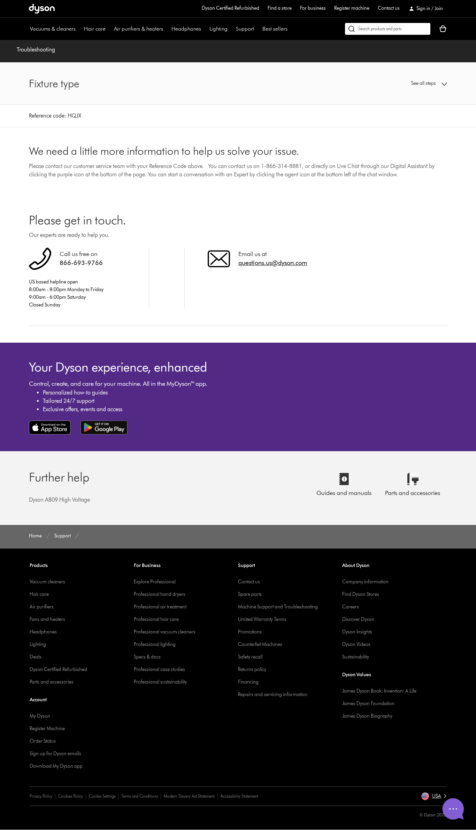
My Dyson (40, 716)
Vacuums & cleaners (53, 28)
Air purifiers (42, 607)
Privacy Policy (41, 796)
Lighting (218, 28)
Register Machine (47, 729)
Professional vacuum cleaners (164, 632)
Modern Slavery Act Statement (189, 796)
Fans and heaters (47, 619)
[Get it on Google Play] (104, 427)
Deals (35, 657)
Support (245, 28)
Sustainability (355, 657)
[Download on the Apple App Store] (50, 427)
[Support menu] (257, 28)
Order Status (43, 741)
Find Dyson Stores (360, 594)
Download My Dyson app (56, 766)
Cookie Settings (102, 796)
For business (313, 8)
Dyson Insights (357, 632)
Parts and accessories (52, 682)
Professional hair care (156, 619)
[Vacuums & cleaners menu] (79, 28)
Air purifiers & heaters (138, 28)
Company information (365, 582)
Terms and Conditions (139, 796)
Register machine (351, 8)
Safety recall (250, 657)
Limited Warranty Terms (262, 619)
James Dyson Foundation (368, 704)
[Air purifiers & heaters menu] (166, 28)
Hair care (95, 28)
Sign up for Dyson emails (55, 754)
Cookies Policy (70, 796)
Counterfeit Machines (260, 644)
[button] (398, 83)
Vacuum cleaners (47, 582)
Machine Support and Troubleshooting (278, 607)
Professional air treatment (160, 607)
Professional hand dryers (159, 594)
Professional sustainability (160, 682)
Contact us (389, 8)
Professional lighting (155, 644)
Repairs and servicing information (272, 694)
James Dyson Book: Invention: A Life (379, 691)
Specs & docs (147, 657)
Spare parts (250, 594)
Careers (350, 607)
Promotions (250, 632)
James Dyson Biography (367, 716)
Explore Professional (155, 582)
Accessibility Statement (239, 796)
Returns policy (252, 669)
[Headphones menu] (204, 28)
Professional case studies (159, 669)
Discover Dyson (358, 619)
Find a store (280, 8)
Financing (248, 682)
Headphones (186, 28)
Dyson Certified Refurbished (230, 8)
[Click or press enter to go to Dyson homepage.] (42, 9)
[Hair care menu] (109, 28)
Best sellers (274, 28)
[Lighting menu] (231, 28)
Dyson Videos (356, 644)
